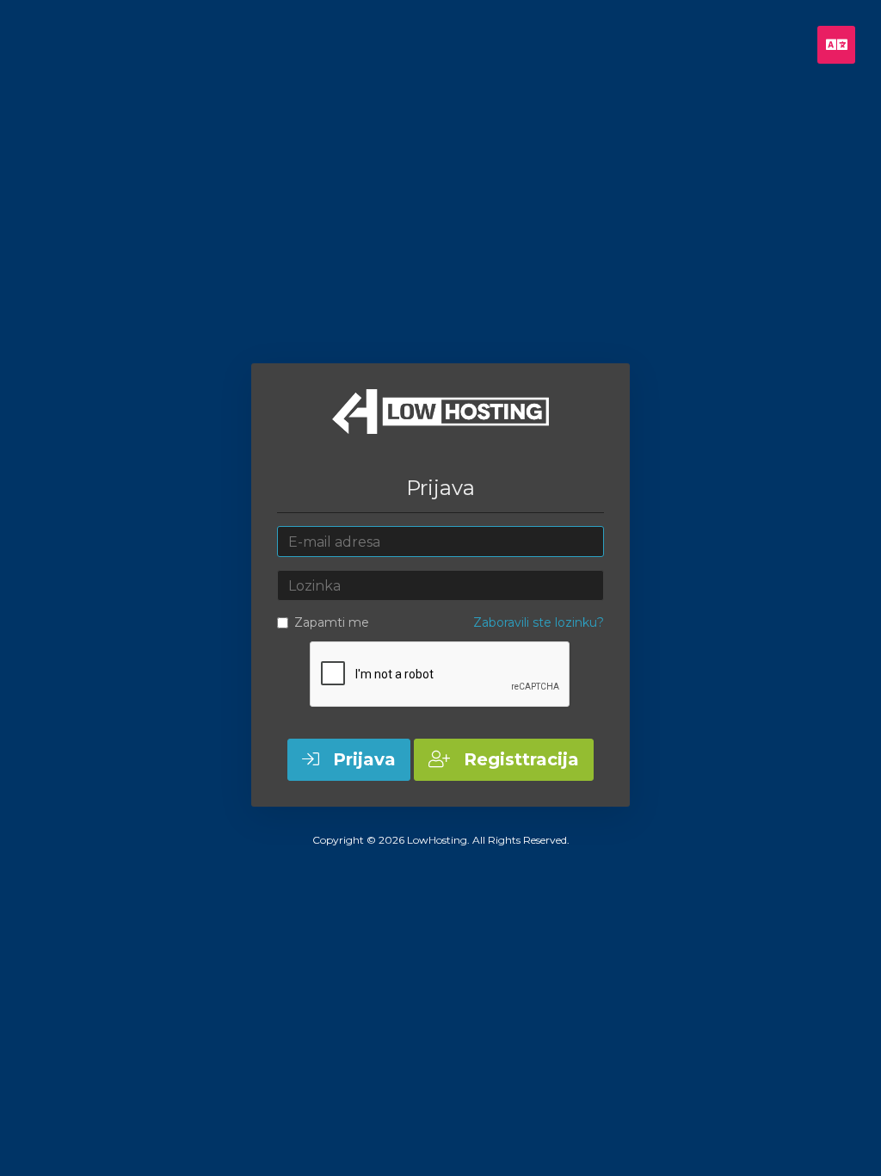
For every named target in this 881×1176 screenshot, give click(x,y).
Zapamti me (331, 622)
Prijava (362, 759)
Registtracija (519, 759)
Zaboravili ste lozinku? (538, 622)
